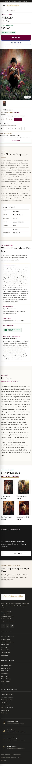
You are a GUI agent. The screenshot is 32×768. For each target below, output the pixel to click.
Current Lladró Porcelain (7, 694)
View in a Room (16, 140)
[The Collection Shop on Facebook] (3, 626)
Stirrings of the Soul (23, 517)
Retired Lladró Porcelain (7, 697)
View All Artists (5, 684)
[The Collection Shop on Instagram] (7, 626)
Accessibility (4, 647)
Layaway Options (5, 639)
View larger (27, 97)
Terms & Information (5, 757)
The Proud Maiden (6, 517)
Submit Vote (18, 118)
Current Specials (5, 710)
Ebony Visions (4, 676)
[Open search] (25, 5)
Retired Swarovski (5, 705)
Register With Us (5, 650)
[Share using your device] (19, 128)
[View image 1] (4, 103)
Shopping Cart (4, 655)
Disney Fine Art (5, 673)
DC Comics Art (5, 671)
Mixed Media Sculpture (7, 699)
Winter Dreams (5, 496)
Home (2, 10)
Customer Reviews (6, 652)
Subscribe (20, 757)
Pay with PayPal (16, 42)
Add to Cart (16, 37)
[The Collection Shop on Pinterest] (12, 626)
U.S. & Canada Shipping (7, 642)
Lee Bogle (7, 10)
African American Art (6, 665)
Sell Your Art (4, 713)
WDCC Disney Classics (7, 707)
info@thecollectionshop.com (8, 621)
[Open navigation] (4, 5)
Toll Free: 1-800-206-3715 (7, 616)
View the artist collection (10, 476)
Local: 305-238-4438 (6, 618)
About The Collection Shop (7, 636)
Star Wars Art (4, 702)
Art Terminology (5, 644)
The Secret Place (22, 496)
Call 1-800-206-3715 (16, 553)
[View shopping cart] (28, 5)
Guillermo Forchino (6, 678)
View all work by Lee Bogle (10, 381)
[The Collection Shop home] (15, 5)
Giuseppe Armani (5, 668)
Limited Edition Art (5, 681)
